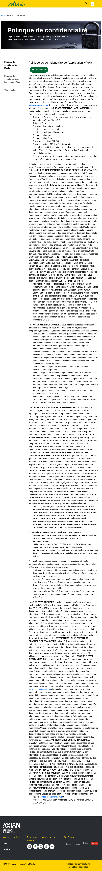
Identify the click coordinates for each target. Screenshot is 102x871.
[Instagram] (40, 846)
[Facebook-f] (35, 846)
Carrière (6, 849)
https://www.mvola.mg (38, 105)
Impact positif (8, 844)
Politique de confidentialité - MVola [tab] (11, 65)
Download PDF (41, 70)
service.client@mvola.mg (40, 689)
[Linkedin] (29, 846)
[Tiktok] (46, 846)
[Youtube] (52, 846)
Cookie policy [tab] (10, 90)
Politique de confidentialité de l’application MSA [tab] (12, 79)
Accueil (3, 15)
